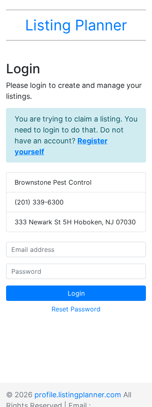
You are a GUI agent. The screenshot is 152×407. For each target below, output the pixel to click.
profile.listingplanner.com (77, 394)
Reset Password (76, 309)
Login (76, 293)
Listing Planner (76, 25)
